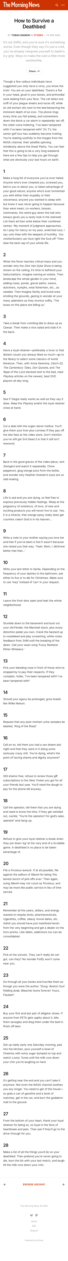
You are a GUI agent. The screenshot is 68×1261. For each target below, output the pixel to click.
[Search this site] (57, 5)
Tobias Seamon (20, 35)
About (34, 1221)
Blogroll (34, 1230)
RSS (34, 1226)
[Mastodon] (36, 1215)
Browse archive (34, 1184)
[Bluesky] (31, 1215)
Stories (38, 35)
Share (32, 71)
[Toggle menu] (63, 5)
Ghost (40, 1240)
